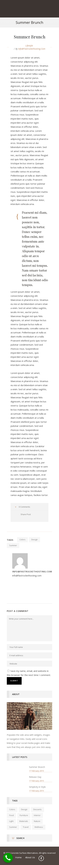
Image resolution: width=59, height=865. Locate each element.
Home (18, 857)
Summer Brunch (37, 767)
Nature (37, 821)
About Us (30, 857)
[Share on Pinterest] (28, 518)
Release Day (35, 776)
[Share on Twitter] (20, 518)
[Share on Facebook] (16, 518)
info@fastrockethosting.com (31, 48)
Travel (26, 827)
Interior (37, 815)
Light (11, 821)
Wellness (38, 827)
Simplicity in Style (37, 786)
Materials (23, 821)
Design (34, 539)
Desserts (37, 809)
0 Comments (24, 506)
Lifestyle (29, 45)
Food (11, 815)
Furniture (24, 815)
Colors (22, 539)
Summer (13, 545)
